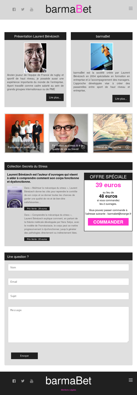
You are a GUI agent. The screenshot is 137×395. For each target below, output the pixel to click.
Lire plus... (55, 97)
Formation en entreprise (21, 147)
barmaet (68, 8)
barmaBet (68, 379)
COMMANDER (108, 222)
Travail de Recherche (108, 147)
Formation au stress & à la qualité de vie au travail (67, 147)
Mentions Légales (68, 389)
